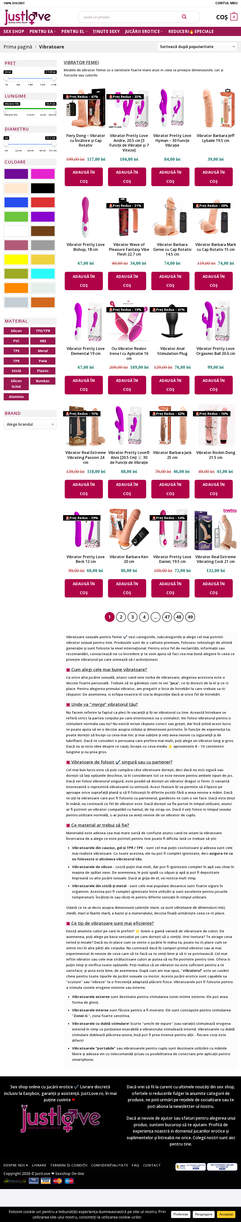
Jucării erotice (142, 31)
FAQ (135, 1165)
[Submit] (184, 17)
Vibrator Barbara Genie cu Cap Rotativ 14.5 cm (172, 249)
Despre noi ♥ (16, 1165)
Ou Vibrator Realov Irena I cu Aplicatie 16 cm (129, 353)
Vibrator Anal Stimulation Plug (172, 351)
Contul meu (226, 3)
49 (190, 617)
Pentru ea (41, 31)
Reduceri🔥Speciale (191, 31)
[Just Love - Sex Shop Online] (37, 17)
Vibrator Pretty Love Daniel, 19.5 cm (172, 559)
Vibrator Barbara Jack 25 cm (172, 455)
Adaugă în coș (84, 177)
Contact (152, 1165)
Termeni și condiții (69, 1165)
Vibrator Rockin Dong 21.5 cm (215, 455)
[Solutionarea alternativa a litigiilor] (190, 1166)
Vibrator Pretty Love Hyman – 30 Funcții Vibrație (172, 140)
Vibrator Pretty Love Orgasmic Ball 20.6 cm (215, 351)
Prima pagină (18, 47)
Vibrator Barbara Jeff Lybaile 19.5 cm (215, 138)
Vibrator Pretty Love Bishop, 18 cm (86, 247)
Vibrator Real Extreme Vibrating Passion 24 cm (85, 457)
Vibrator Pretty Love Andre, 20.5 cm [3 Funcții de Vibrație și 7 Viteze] (129, 143)
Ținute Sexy (106, 31)
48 (178, 617)
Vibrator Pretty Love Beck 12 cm (86, 559)
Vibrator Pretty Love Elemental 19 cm (86, 351)
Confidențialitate (109, 1165)
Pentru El (72, 31)
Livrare (39, 1165)
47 (167, 617)
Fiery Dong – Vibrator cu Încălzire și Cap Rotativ (85, 140)
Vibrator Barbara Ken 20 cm (129, 559)
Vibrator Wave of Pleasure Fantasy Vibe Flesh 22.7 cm (129, 249)
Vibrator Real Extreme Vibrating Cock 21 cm (215, 559)
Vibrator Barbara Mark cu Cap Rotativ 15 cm (215, 247)
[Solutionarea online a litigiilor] (222, 1166)
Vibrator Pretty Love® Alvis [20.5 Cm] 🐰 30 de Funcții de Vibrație (129, 457)
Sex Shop (14, 31)
